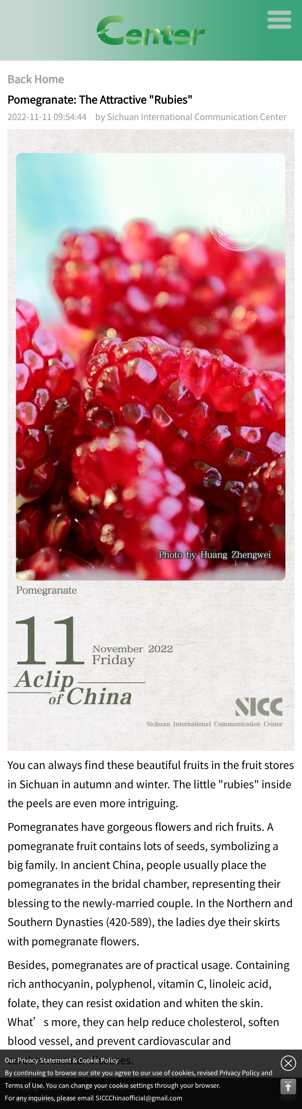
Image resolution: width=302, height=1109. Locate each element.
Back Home (35, 79)
